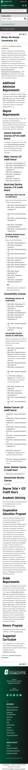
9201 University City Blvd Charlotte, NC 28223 (14, 682)
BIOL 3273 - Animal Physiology (16, 214)
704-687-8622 (14, 690)
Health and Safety (12, 753)
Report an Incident (12, 748)
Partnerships (10, 725)
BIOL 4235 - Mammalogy (14, 262)
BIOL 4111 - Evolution (13, 260)
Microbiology (5, 74)
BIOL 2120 (22, 96)
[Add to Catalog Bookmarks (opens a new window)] (20, 34)
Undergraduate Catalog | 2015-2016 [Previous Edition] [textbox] (14, 11)
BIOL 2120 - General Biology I (15, 163)
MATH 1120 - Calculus (12, 450)
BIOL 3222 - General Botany (15, 243)
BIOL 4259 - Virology (13, 390)
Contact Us (10, 730)
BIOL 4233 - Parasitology (14, 367)
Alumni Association (12, 707)
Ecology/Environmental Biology (10, 71)
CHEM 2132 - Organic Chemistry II (16, 422)
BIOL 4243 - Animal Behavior (16, 266)
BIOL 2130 (6, 98)
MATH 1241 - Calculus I (14, 452)
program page (18, 631)
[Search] (25, 19)
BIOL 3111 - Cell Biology (13, 172)
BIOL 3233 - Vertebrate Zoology (16, 249)
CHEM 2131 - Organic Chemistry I (16, 414)
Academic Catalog (7, 5)
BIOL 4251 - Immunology (14, 315)
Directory (9, 717)
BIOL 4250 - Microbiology (15, 304)
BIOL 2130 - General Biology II (15, 165)
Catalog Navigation (9, 29)
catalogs (6, 765)
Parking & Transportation (11, 713)
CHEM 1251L (11, 100)
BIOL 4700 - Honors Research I (16, 397)
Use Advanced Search (8, 24)
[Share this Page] (22, 34)
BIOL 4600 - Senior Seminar (14, 474)
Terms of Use (11, 732)
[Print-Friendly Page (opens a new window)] (24, 34)
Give (8, 722)
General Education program (16, 144)
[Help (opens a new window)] (26, 34)
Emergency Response (13, 751)
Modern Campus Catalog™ (18, 769)
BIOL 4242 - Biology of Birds (15, 264)
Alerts (8, 745)
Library (9, 719)
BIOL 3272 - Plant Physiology (16, 205)
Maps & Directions (12, 710)
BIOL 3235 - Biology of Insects (16, 253)
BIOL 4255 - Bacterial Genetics (16, 323)
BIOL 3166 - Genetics (12, 180)
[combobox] (14, 10)
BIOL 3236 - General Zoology (16, 258)
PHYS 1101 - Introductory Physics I (16, 431)
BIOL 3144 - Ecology (12, 178)
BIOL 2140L (11, 604)
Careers (9, 727)
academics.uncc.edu (9, 652)
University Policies (12, 735)
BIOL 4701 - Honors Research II (16, 401)
